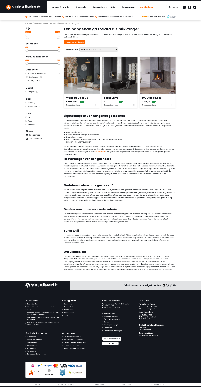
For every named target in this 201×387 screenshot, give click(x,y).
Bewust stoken (32, 304)
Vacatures (108, 328)
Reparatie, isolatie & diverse (74, 348)
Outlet (113, 7)
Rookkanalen (128, 7)
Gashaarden (64, 23)
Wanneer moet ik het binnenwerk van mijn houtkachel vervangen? (43, 314)
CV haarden (31, 348)
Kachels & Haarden (61, 7)
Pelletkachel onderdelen (73, 340)
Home (29, 23)
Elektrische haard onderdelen (75, 342)
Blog (29, 310)
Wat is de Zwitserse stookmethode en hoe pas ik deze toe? (43, 323)
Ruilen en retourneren (112, 319)
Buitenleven (31, 337)
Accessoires (99, 7)
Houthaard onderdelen (72, 337)
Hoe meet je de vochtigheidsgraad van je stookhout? (43, 318)
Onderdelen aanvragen (113, 331)
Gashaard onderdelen (72, 345)
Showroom (68, 304)
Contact (107, 322)
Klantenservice (109, 313)
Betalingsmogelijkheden (113, 325)
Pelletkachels (32, 351)
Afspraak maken (111, 339)
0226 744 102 (108, 306)
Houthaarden (32, 342)
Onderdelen (81, 7)
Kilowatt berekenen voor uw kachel (40, 307)
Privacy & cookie (98, 384)
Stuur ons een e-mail (111, 308)
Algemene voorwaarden (66, 384)
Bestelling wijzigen (111, 316)
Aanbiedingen (146, 7)
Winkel (37, 23)
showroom (100, 151)
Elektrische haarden (34, 340)
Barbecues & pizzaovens (36, 354)
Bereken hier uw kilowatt (74, 42)
